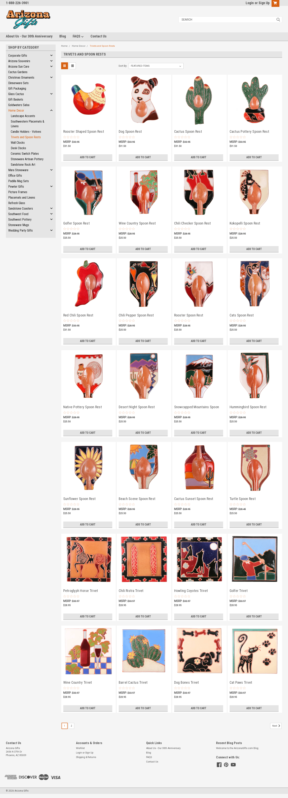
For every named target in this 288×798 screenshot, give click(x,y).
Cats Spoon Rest (242, 315)
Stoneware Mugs (18, 225)
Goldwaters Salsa (18, 105)
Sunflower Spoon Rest (79, 499)
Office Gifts (15, 175)
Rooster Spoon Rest (188, 315)
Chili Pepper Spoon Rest (136, 315)
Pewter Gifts (16, 186)
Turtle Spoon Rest (243, 499)
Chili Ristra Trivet (131, 591)
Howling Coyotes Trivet (191, 591)
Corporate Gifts (17, 55)
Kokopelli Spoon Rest (245, 223)
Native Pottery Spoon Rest (82, 407)
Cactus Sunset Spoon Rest (193, 499)
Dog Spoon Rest (130, 131)
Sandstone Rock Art (23, 164)
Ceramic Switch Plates (25, 153)
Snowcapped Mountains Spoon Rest (196, 407)
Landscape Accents (23, 116)
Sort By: (123, 65)
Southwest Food (18, 214)
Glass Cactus (16, 94)
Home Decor (16, 110)
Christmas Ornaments (21, 77)
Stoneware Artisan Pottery (27, 159)
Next (275, 725)
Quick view (88, 121)
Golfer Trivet (239, 591)
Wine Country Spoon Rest (137, 223)
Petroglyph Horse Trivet (80, 591)
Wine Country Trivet (77, 682)
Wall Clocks (18, 143)
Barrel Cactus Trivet (133, 682)
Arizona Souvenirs (19, 61)
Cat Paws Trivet (241, 682)
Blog (62, 36)
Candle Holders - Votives (26, 132)
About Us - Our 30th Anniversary (29, 36)
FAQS (77, 36)
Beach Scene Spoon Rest (137, 499)
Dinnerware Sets (18, 83)
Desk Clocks (18, 148)
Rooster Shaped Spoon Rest (83, 131)
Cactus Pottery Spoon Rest (249, 131)
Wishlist (80, 748)
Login (250, 3)
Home (64, 46)
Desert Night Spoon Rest (137, 407)
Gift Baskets (15, 99)
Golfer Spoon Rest (76, 223)
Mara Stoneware (18, 170)
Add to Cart (87, 157)
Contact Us (99, 36)
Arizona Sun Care (18, 66)
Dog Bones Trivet (186, 682)
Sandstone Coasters (20, 208)
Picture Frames (17, 192)
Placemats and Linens (21, 197)
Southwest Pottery (20, 219)
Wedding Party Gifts (20, 230)
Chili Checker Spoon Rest (192, 223)
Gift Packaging (17, 88)
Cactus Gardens (17, 72)
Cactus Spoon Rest (188, 131)
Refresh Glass (16, 203)
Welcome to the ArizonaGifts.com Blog (237, 748)
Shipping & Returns (86, 757)
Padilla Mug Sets (18, 181)
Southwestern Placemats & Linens (27, 124)
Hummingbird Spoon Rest (248, 407)
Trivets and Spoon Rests (26, 137)
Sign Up (264, 3)
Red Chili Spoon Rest (78, 315)
